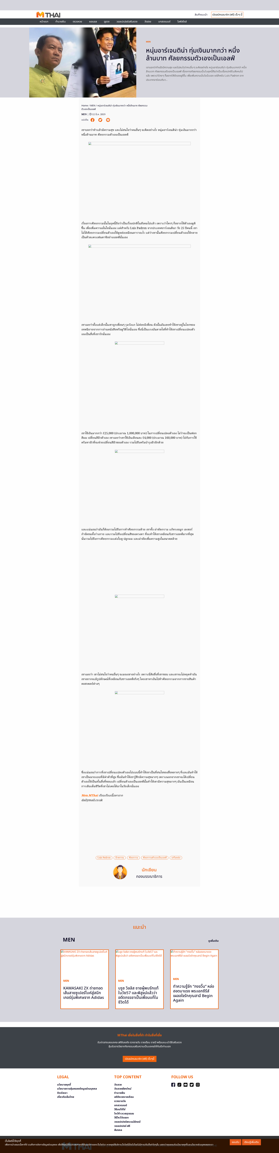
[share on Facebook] (93, 120)
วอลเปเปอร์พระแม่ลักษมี (127, 1122)
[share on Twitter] (100, 120)
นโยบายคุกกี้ (64, 1085)
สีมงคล (118, 1130)
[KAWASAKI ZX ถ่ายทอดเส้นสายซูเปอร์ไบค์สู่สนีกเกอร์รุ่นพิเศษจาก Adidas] (84, 963)
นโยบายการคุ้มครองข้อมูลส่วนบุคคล (77, 1089)
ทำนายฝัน (60, 22)
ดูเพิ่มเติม (213, 941)
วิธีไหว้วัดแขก (121, 1118)
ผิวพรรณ (119, 858)
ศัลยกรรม (133, 858)
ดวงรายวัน (120, 1101)
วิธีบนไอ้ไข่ (119, 1109)
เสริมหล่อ (175, 858)
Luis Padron (104, 858)
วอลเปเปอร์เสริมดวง (127, 22)
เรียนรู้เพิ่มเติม (251, 1142)
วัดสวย (148, 22)
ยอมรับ (235, 1142)
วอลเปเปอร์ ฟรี (122, 1126)
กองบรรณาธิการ (149, 877)
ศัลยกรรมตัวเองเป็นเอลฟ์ (155, 858)
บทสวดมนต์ (164, 22)
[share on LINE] (108, 120)
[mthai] (48, 14)
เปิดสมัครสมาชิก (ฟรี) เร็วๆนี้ (139, 1059)
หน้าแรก (44, 22)
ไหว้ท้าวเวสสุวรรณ (124, 1114)
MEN (148, 41)
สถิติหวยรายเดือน (124, 1097)
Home (84, 105)
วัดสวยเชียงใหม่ (122, 1089)
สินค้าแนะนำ (201, 15)
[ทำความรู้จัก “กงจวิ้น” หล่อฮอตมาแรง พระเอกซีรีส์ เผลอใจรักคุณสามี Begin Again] (194, 962)
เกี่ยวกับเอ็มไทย (65, 1097)
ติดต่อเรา (62, 1093)
